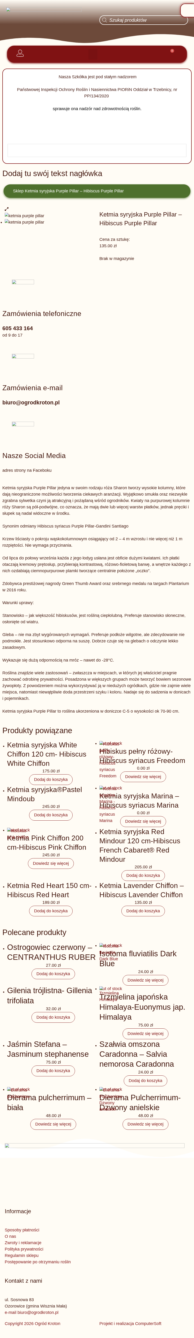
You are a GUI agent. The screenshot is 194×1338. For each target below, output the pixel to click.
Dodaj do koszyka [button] (51, 779)
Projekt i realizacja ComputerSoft (130, 1323)
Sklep (18, 191)
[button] (92, 54)
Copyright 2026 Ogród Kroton (32, 1323)
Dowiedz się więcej (143, 776)
